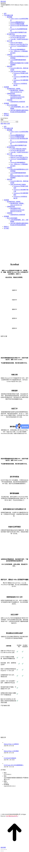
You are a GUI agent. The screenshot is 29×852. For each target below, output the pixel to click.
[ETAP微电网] (15, 730)
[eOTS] (9, 723)
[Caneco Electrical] (9, 717)
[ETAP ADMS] (15, 723)
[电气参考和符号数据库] (21, 730)
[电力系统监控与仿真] (21, 711)
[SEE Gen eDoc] (21, 723)
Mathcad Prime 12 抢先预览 (11, 751)
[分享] (3, 849)
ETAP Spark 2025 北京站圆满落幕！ (14, 765)
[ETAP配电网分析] (15, 717)
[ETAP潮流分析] (21, 736)
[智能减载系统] (9, 730)
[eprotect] (3, 723)
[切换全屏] (4, 849)
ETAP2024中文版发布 (10, 758)
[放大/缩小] (6, 849)
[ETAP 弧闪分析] (15, 736)
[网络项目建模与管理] (3, 736)
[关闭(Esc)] (1, 849)
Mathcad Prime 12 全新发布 (11, 744)
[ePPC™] (3, 730)
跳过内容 (3, 1)
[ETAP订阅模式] (3, 711)
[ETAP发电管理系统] (21, 717)
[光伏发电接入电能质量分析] (9, 711)
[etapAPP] (9, 736)
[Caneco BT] (15, 711)
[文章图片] (5, 742)
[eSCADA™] (3, 717)
